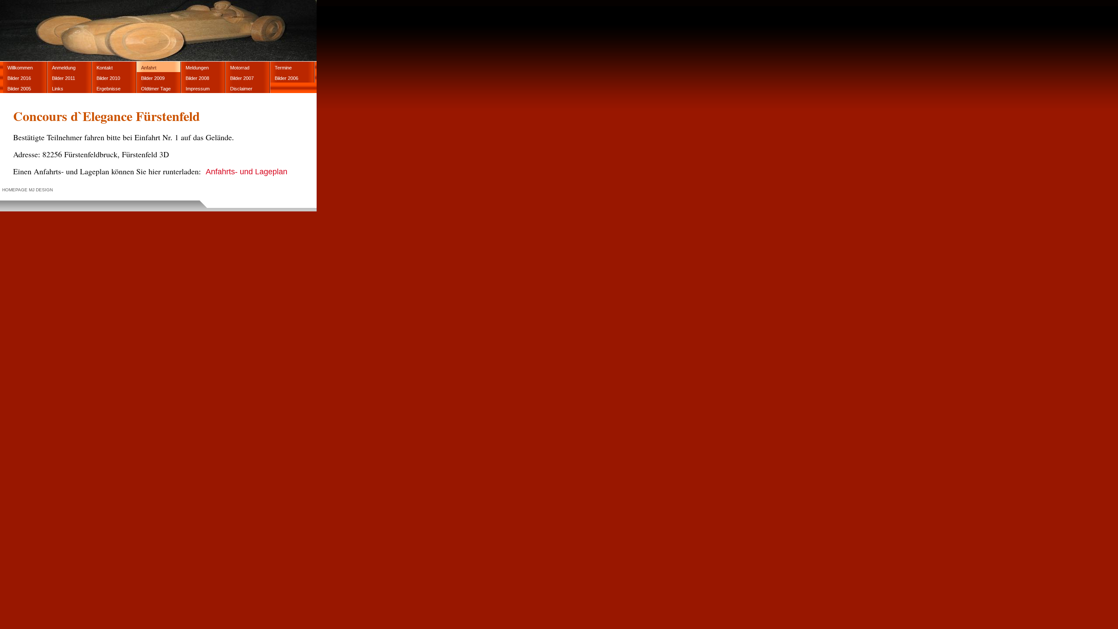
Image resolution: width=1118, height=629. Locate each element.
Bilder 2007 (242, 78)
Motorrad (239, 67)
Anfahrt (148, 67)
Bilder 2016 (19, 78)
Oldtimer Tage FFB (156, 89)
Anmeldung (64, 67)
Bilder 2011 (63, 78)
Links (57, 88)
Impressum (198, 88)
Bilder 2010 (108, 78)
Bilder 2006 (286, 78)
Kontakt (105, 67)
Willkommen (20, 67)
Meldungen (197, 67)
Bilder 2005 (19, 88)
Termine (283, 67)
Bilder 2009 (153, 78)
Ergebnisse (109, 88)
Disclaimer (241, 88)
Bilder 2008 (197, 78)
